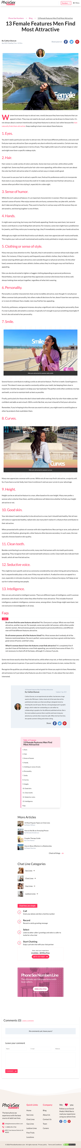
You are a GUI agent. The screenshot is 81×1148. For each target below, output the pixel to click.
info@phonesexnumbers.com (14, 1123)
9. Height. (26, 784)
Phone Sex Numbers (16, 18)
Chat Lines (29, 878)
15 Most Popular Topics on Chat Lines (37, 823)
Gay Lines (29, 886)
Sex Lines (28, 871)
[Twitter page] (65, 1121)
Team (45, 1124)
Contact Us (47, 1119)
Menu (77, 3)
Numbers (65, 3)
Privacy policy (42, 1144)
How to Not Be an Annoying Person (36, 830)
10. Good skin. (27, 788)
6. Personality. (27, 771)
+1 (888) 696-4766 (10, 1127)
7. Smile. (25, 775)
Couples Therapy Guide (32, 838)
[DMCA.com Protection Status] (69, 1144)
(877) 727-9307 (39, 956)
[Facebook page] (61, 1121)
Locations (30, 1137)
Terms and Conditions (55, 1144)
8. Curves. (26, 780)
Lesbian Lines (30, 894)
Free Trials (30, 1133)
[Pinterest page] (70, 1121)
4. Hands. (25, 762)
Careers (46, 1128)
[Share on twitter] (71, 42)
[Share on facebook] (66, 42)
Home (28, 1110)
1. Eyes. (25, 749)
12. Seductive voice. (29, 797)
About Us (46, 1115)
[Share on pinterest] (77, 42)
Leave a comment (28, 1020)
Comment (10, 1071)
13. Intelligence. (28, 801)
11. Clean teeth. (28, 793)
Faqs (24, 806)
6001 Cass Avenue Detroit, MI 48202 (14, 1131)
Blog (30, 18)
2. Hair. (25, 754)
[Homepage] (8, 3)
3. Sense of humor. (28, 758)
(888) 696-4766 (40, 989)
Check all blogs (55, 853)
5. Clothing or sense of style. (32, 767)
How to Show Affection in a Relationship (38, 846)
